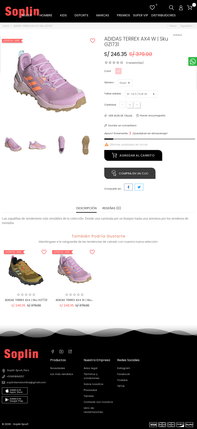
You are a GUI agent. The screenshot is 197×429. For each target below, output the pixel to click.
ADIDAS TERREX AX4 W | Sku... (74, 300)
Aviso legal (90, 368)
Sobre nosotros (93, 384)
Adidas (177, 35)
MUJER (29, 15)
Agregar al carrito (137, 155)
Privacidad (90, 390)
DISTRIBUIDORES (163, 15)
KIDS (65, 15)
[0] (189, 7)
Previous (4, 146)
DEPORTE (83, 15)
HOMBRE (48, 15)
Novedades (57, 368)
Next (96, 146)
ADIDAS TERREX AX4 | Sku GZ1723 (26, 300)
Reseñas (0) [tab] (111, 208)
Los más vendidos (61, 374)
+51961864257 (15, 376)
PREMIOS (123, 15)
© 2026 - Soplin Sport (15, 424)
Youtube (122, 380)
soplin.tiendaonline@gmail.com (26, 382)
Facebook (123, 374)
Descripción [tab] (86, 208)
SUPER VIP (140, 15)
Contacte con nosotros (98, 402)
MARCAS (105, 15)
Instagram (123, 368)
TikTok (120, 386)
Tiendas (89, 396)
